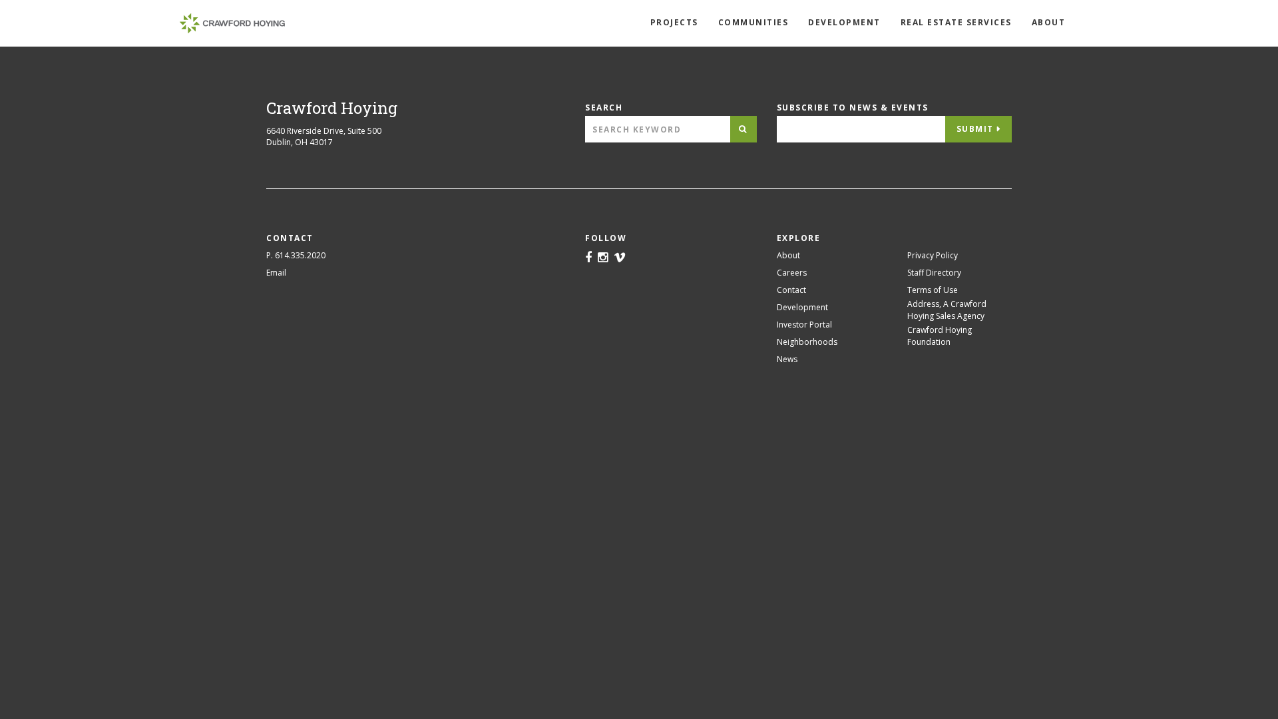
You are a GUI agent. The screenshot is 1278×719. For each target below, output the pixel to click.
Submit (975, 128)
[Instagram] (603, 258)
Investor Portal (804, 324)
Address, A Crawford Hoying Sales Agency (946, 310)
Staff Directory (934, 272)
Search (603, 107)
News (787, 359)
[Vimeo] (620, 258)
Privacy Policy (932, 255)
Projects (674, 22)
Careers (792, 272)
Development (844, 22)
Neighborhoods (807, 342)
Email (276, 272)
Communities (753, 22)
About (1049, 22)
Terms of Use (932, 290)
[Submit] (743, 129)
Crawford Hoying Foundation (939, 336)
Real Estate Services (956, 22)
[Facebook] (588, 258)
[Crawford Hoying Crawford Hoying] (232, 23)
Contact (791, 290)
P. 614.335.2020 (295, 255)
